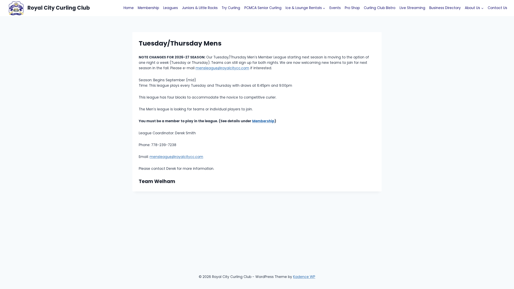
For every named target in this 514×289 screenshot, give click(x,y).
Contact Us (497, 7)
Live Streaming (412, 7)
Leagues (170, 7)
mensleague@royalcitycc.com (222, 68)
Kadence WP (304, 276)
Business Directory (445, 7)
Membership (148, 7)
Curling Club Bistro (379, 7)
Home (128, 7)
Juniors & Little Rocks (200, 7)
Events (335, 7)
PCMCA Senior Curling (262, 7)
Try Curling (231, 7)
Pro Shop (352, 7)
